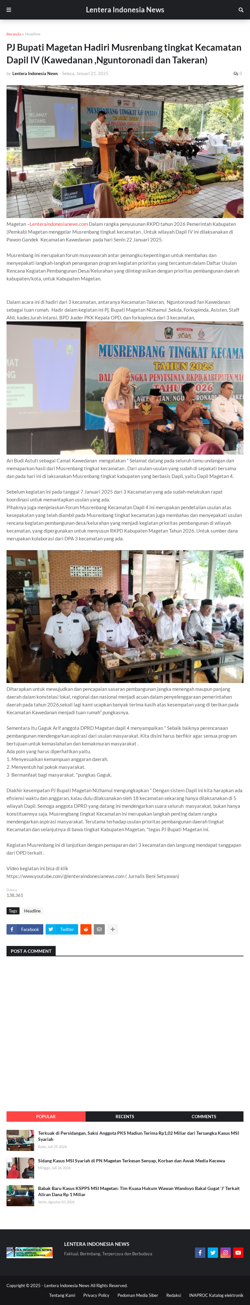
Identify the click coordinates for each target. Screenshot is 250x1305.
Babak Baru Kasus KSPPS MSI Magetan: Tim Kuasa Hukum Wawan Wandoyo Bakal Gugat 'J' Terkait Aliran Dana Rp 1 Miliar (139, 1191)
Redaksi (173, 1295)
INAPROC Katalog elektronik (216, 1295)
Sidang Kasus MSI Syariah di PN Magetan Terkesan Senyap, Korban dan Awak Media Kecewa (131, 1160)
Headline (32, 34)
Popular (46, 1116)
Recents (125, 1116)
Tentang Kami (62, 1295)
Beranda (14, 34)
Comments (204, 1116)
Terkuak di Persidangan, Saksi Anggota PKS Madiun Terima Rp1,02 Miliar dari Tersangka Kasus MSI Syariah (138, 1136)
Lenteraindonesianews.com (59, 224)
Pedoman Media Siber (138, 1295)
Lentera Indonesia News (125, 9)
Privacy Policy (96, 1295)
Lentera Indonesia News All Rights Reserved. (86, 1285)
